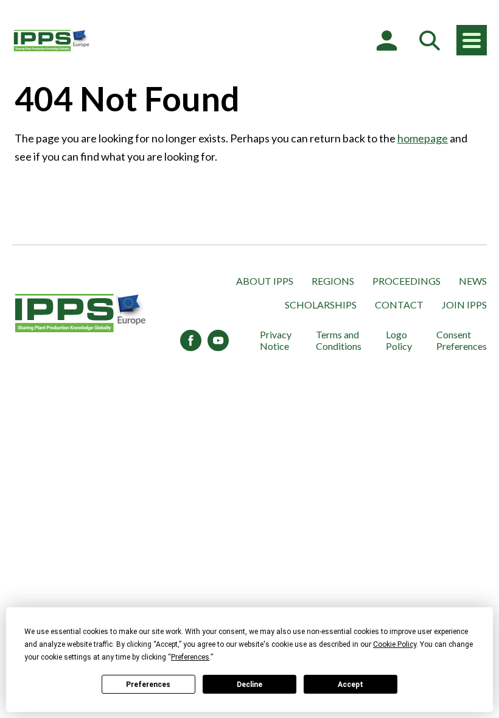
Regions (333, 281)
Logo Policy (399, 340)
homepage (422, 138)
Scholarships (321, 304)
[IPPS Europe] (51, 40)
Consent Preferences (461, 340)
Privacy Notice (275, 340)
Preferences (148, 684)
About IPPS (264, 281)
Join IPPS (464, 304)
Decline (249, 684)
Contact (399, 304)
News (473, 281)
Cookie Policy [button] (394, 644)
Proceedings (406, 281)
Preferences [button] (190, 657)
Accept (350, 684)
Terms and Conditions (338, 340)
